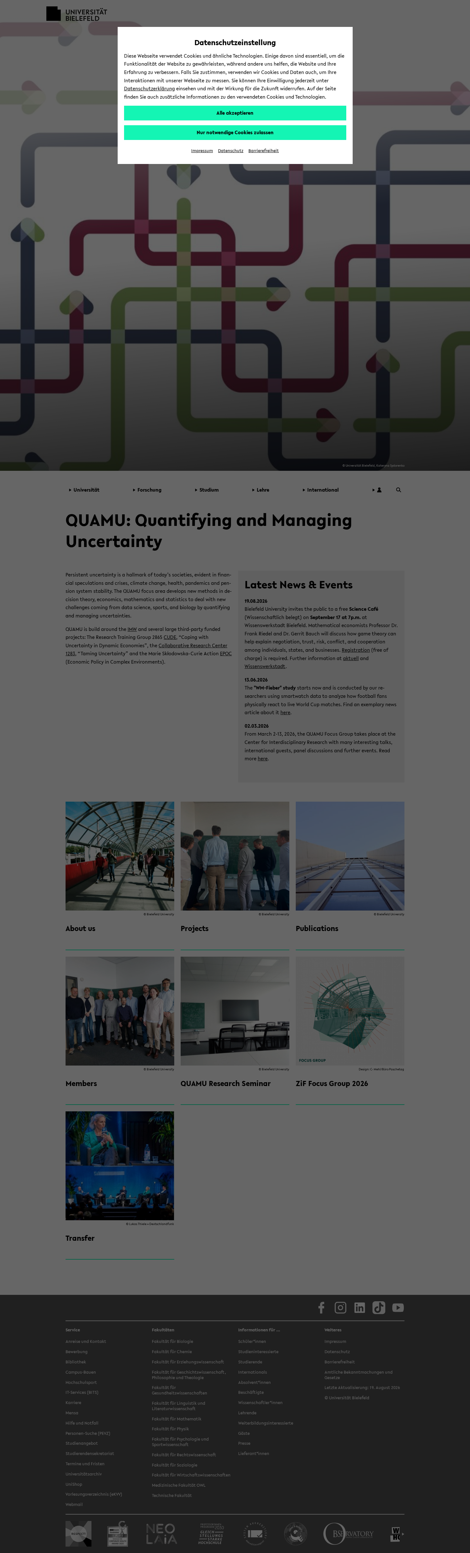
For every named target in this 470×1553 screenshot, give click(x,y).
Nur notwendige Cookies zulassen (235, 132)
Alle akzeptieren (235, 112)
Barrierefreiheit (263, 151)
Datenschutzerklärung (149, 88)
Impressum (202, 151)
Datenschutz (230, 151)
